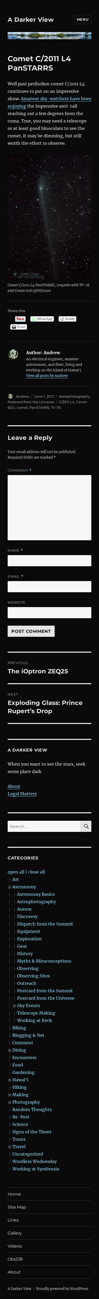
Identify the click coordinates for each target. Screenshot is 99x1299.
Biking (19, 1027)
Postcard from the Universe (31, 402)
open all (16, 872)
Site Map (17, 1207)
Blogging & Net (28, 1035)
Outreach (26, 983)
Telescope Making (36, 1013)
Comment (20, 470)
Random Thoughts (32, 1109)
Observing (28, 968)
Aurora (24, 909)
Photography (26, 1102)
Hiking (19, 1087)
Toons (19, 1139)
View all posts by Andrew (47, 376)
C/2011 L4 (66, 402)
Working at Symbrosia (35, 1168)
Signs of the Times (31, 1131)
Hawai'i (20, 1079)
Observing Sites (33, 975)
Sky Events (28, 1005)
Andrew (22, 396)
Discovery (27, 916)
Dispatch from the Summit (45, 924)
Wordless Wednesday (34, 1161)
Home (14, 1194)
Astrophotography (74, 396)
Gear (22, 946)
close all (36, 872)
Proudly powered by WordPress (62, 1289)
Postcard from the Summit (45, 990)
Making (20, 1094)
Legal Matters (22, 793)
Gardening (23, 1072)
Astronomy (24, 886)
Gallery (15, 1233)
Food (17, 1065)
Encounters (24, 1057)
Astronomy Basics (36, 894)
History (25, 953)
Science (20, 1124)
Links (13, 1220)
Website (17, 602)
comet (22, 407)
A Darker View (31, 19)
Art (15, 879)
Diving (19, 1050)
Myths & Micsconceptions (44, 961)
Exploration (29, 938)
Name (15, 550)
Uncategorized (27, 1154)
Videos (15, 1246)
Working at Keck (34, 1020)
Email (15, 576)
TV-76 (56, 407)
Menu (82, 19)
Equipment (28, 931)
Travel (19, 1146)
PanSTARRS (39, 407)
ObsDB (15, 1259)
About (14, 786)
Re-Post (21, 1117)
